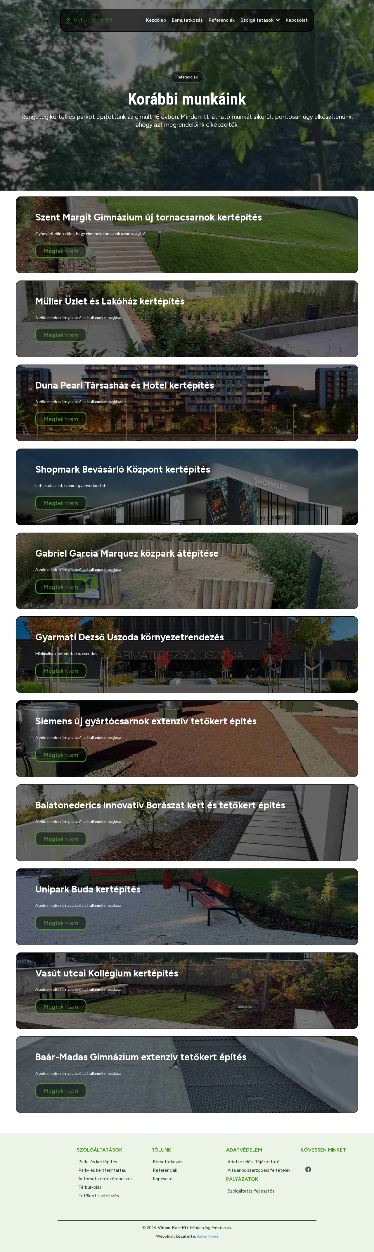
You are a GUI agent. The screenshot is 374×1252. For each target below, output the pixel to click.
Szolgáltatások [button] (257, 20)
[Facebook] (308, 1169)
